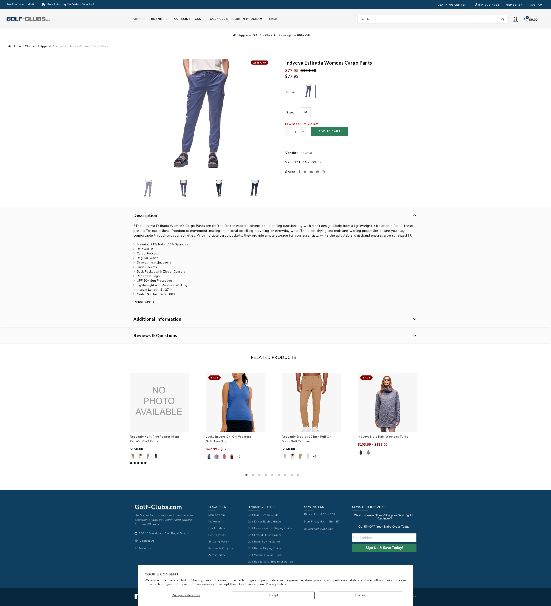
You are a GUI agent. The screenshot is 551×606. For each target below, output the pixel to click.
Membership (216, 515)
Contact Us (147, 540)
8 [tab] (293, 476)
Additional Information (157, 319)
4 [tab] (267, 476)
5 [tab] (273, 476)
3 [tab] (260, 476)
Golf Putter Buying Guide (264, 548)
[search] (432, 19)
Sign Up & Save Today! (384, 548)
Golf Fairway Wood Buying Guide (270, 528)
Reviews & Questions (155, 335)
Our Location (216, 528)
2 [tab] (254, 476)
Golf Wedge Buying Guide (265, 555)
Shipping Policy (218, 541)
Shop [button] (138, 19)
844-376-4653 (488, 4)
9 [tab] (299, 476)
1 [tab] (247, 476)
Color (290, 92)
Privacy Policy (276, 584)
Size (289, 112)
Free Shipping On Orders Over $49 (70, 4)
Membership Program (524, 4)
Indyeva (306, 152)
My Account (216, 521)
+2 (238, 457)
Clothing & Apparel (38, 46)
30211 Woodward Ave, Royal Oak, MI (164, 533)
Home (17, 46)
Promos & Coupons (221, 548)
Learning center (452, 4)
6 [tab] (280, 476)
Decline (360, 595)
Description (145, 215)
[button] (138, 463)
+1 (314, 456)
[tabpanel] (160, 419)
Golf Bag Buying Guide (263, 515)
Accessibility (216, 555)
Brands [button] (158, 19)
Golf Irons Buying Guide (264, 541)
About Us (145, 548)
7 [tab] (286, 476)
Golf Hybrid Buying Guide (265, 535)
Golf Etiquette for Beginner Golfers (271, 561)
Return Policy (217, 535)
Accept (273, 595)
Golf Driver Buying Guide (264, 521)
